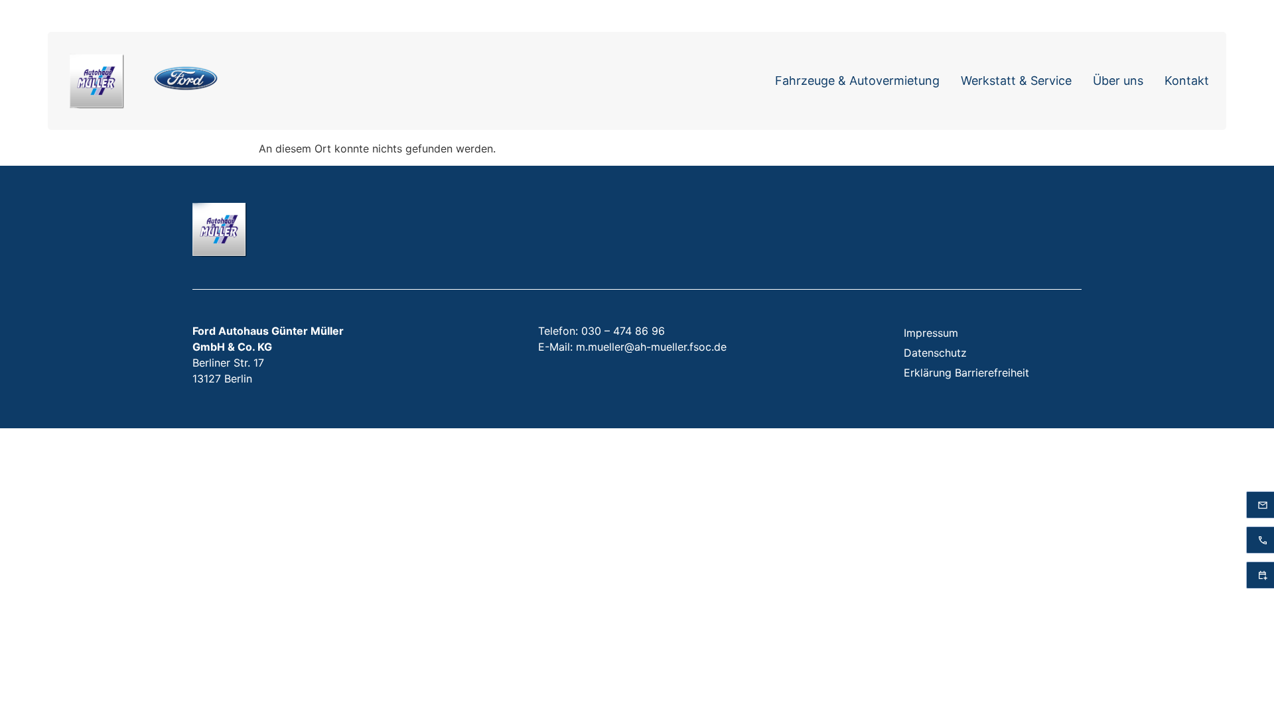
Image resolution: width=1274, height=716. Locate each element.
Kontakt (1187, 81)
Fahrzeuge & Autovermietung (857, 81)
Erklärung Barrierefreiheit (966, 372)
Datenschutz (935, 352)
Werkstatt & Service (1016, 81)
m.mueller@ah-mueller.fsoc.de (651, 346)
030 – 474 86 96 (623, 330)
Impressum (931, 332)
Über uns (1118, 81)
